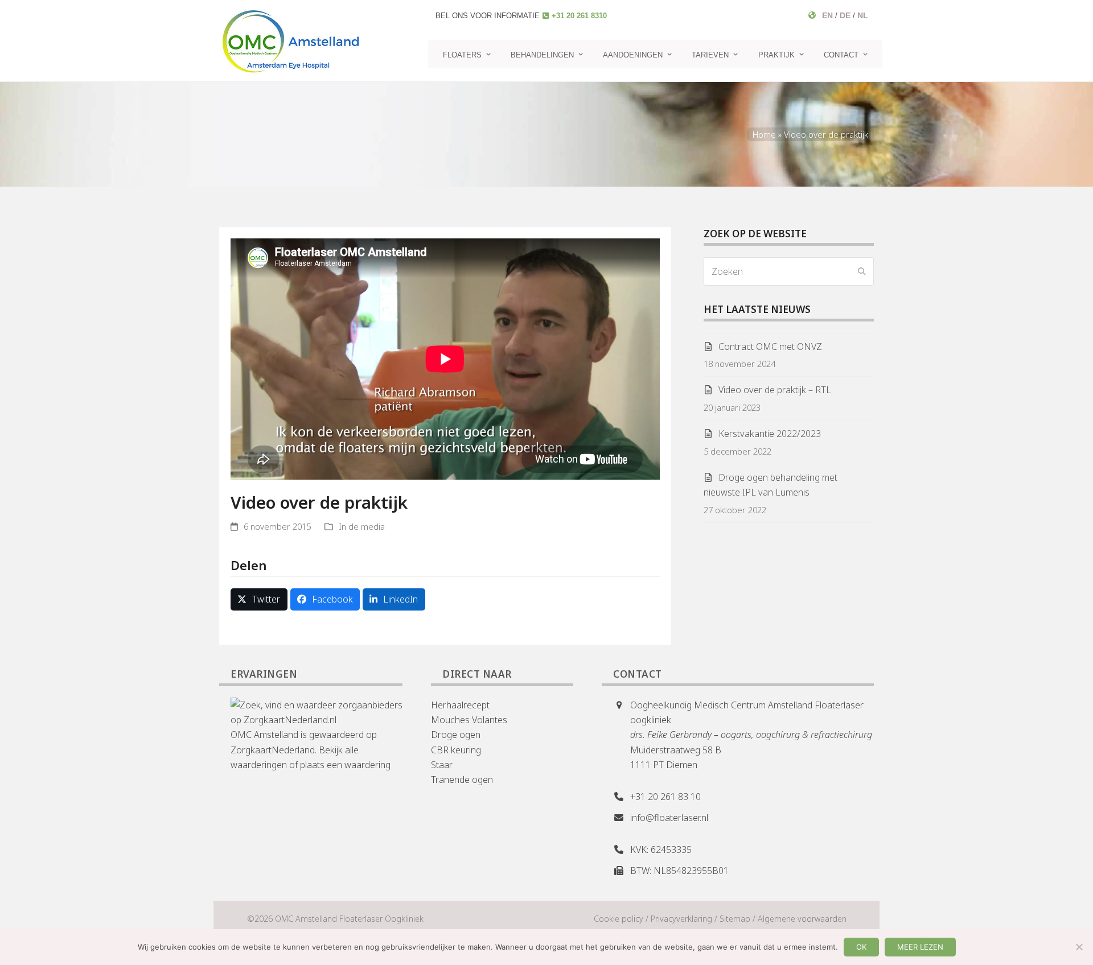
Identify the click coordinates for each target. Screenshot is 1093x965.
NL (862, 15)
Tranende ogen (462, 779)
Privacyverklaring (681, 918)
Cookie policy (618, 918)
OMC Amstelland (264, 734)
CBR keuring (456, 750)
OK (861, 946)
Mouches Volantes (469, 720)
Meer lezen (920, 946)
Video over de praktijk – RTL (774, 389)
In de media (362, 526)
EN (827, 15)
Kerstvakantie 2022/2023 (769, 433)
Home (764, 134)
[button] (259, 599)
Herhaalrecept (460, 705)
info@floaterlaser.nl (669, 817)
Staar (442, 764)
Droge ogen (455, 734)
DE (845, 15)
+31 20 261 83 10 (665, 796)
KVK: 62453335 (661, 849)
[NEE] (1078, 946)
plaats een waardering (345, 764)
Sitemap (735, 918)
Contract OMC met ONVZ (770, 346)
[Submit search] (862, 271)
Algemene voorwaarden (802, 918)
